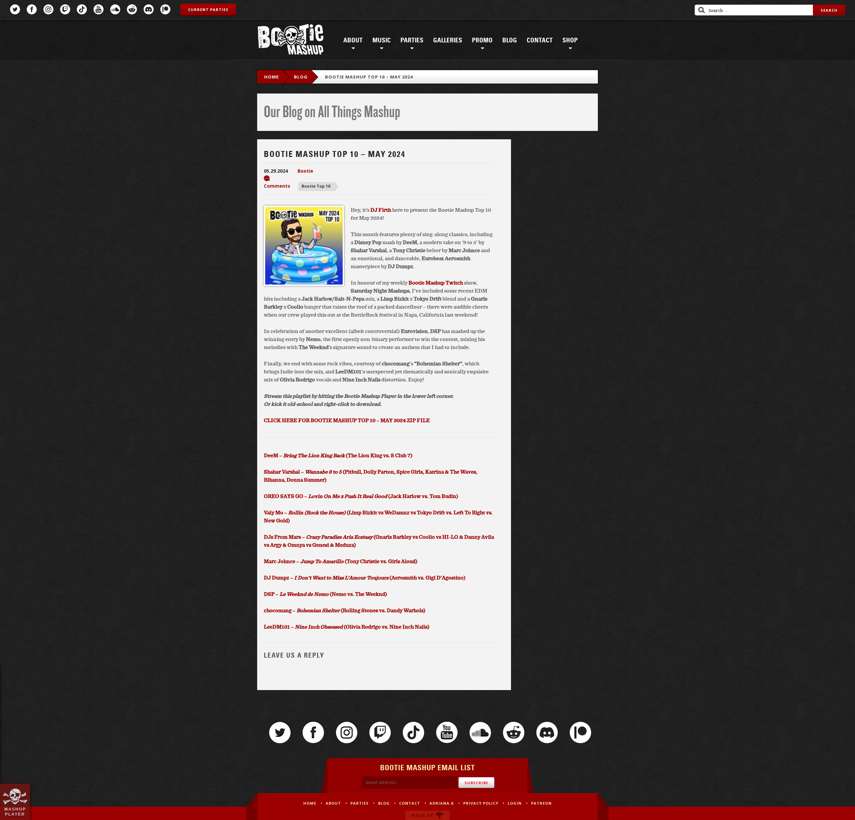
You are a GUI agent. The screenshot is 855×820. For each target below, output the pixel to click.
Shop (570, 40)
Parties (411, 40)
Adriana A (442, 803)
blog (301, 77)
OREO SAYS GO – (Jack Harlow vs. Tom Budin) (361, 496)
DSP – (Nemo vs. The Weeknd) (325, 594)
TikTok (82, 9)
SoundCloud (115, 9)
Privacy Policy (480, 803)
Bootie (305, 171)
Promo (482, 40)
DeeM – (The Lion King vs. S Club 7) (338, 455)
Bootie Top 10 (316, 186)
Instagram (48, 9)
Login (515, 803)
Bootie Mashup (290, 40)
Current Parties (208, 9)
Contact (540, 40)
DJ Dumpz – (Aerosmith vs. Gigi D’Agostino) (365, 577)
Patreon (165, 9)
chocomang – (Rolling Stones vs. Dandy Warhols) (344, 610)
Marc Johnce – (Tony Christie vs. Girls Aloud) (340, 561)
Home (271, 77)
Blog (509, 40)
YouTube (99, 9)
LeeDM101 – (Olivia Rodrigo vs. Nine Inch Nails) (347, 627)
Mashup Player (15, 811)
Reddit (132, 9)
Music (381, 40)
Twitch (65, 9)
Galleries (447, 40)
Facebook (32, 9)
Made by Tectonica (427, 815)
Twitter (15, 9)
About (353, 40)
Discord (149, 9)
